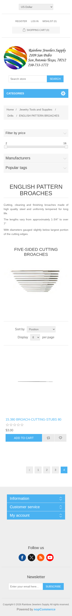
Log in (35, 21)
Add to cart (24, 438)
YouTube (50, 557)
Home (10, 109)
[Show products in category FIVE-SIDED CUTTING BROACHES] (36, 281)
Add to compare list (48, 438)
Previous (29, 470)
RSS (40, 557)
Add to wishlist (60, 438)
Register (21, 21)
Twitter (31, 557)
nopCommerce (44, 609)
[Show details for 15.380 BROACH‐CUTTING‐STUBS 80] (36, 381)
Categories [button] (15, 93)
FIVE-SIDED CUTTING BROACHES (36, 252)
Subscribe (53, 586)
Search (55, 78)
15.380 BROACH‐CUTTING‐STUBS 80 (33, 419)
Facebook (22, 557)
